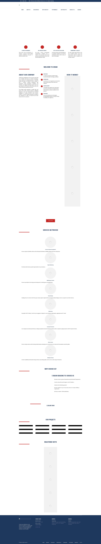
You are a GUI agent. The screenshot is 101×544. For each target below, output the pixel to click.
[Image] (50, 242)
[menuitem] (22, 10)
